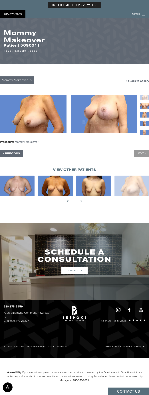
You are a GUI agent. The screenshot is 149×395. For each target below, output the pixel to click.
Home (7, 51)
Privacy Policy (113, 346)
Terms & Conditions (134, 346)
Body (34, 51)
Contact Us (74, 270)
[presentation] (69, 201)
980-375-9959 (13, 14)
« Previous (11, 153)
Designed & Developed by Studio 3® (47, 346)
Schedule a (74, 256)
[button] (8, 387)
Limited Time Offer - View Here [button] (74, 5)
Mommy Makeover (26, 142)
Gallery (21, 51)
